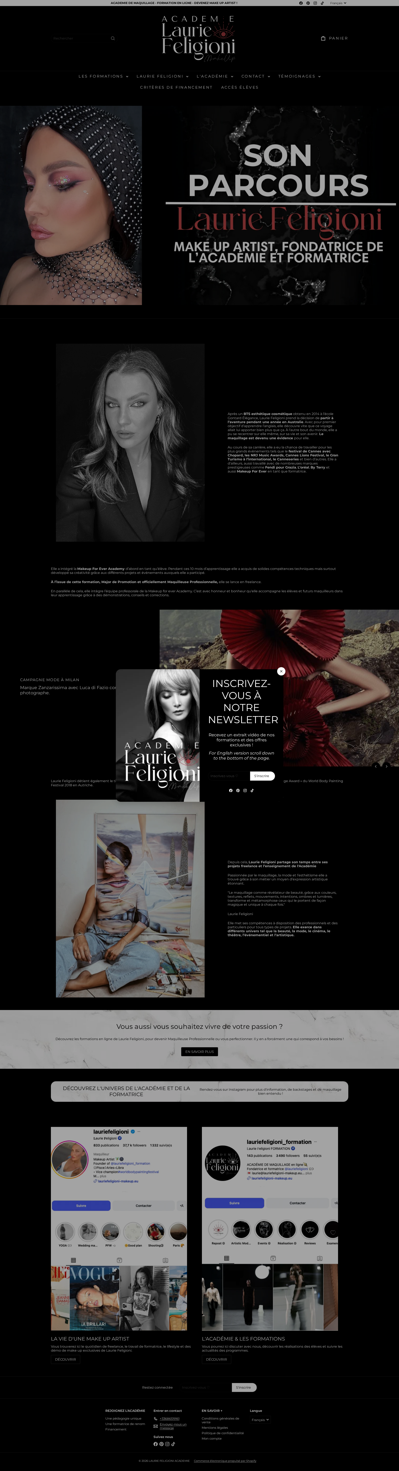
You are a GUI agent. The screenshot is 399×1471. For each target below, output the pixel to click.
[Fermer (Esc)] (281, 671)
